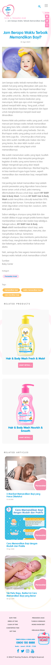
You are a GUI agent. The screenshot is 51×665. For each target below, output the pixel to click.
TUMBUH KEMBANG (38, 621)
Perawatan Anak (19, 18)
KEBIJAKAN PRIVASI (38, 630)
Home (6, 18)
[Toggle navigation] (46, 5)
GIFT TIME (13, 631)
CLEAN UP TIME (13, 624)
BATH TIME (12, 618)
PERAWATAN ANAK (38, 618)
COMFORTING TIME (12, 628)
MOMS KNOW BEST (38, 624)
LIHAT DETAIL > (25, 365)
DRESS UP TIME (13, 621)
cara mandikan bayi (12, 295)
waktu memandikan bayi (32, 290)
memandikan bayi (11, 290)
